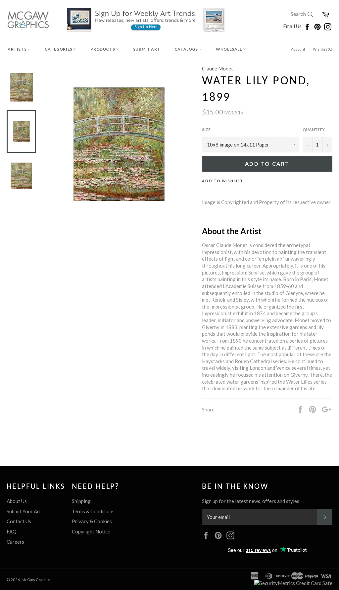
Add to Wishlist (222, 181)
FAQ (12, 531)
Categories (59, 49)
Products (103, 49)
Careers (15, 542)
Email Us (293, 26)
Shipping (81, 501)
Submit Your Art (24, 511)
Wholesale (229, 49)
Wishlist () (322, 49)
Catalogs (186, 49)
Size (206, 129)
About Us (17, 501)
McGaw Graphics (37, 579)
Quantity (314, 129)
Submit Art (146, 49)
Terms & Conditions (93, 511)
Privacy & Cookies (92, 521)
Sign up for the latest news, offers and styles (250, 501)
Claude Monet (217, 68)
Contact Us (19, 521)
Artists (17, 49)
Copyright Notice (91, 531)
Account (298, 49)
